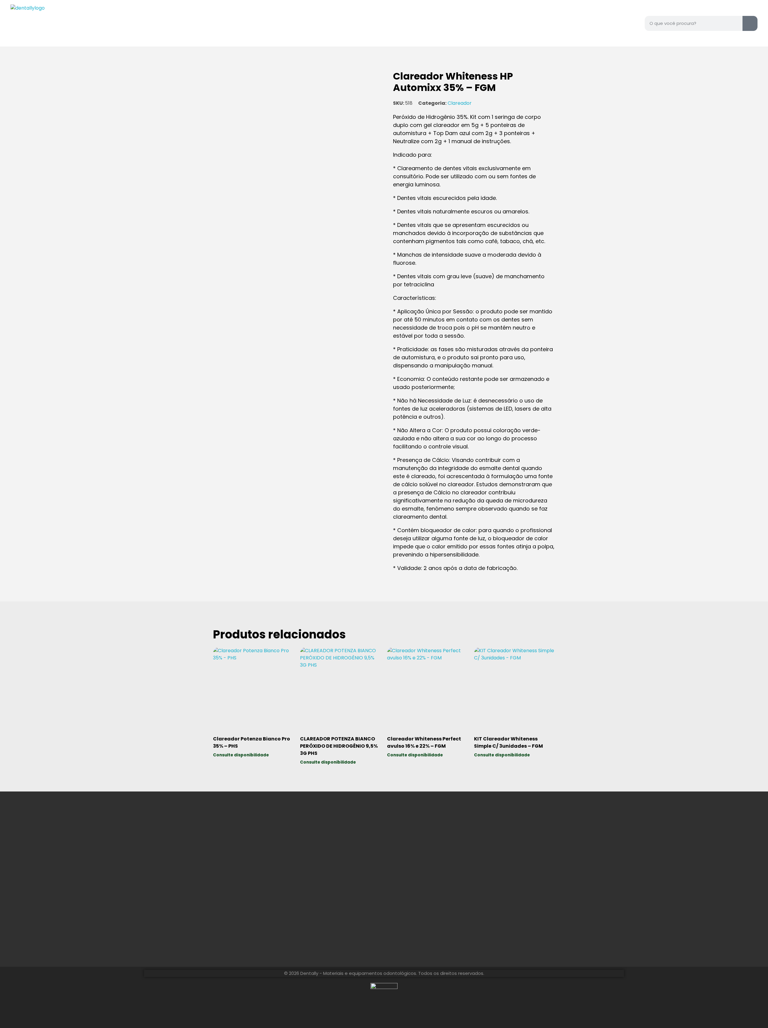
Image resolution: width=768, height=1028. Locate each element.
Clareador (460, 103)
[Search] (750, 23)
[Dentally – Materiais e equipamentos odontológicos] (48, 23)
